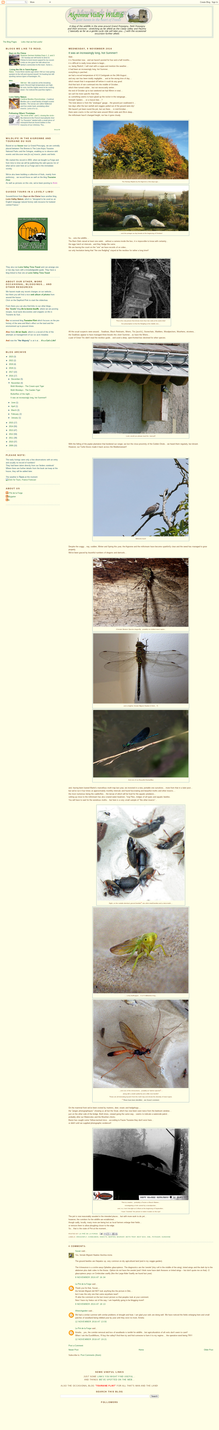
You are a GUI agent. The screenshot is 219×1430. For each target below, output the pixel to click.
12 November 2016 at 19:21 (91, 1339)
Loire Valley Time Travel (29, 267)
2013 (11, 430)
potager (156, 1237)
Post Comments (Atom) (91, 1355)
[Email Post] (101, 1234)
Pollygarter (11, 496)
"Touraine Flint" (105, 1386)
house (20, 146)
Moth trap (131, 1237)
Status (11, 72)
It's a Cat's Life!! (48, 340)
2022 (11, 360)
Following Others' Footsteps (22, 113)
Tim (8, 500)
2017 (11, 372)
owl (149, 1237)
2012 (11, 434)
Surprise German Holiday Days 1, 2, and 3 (37, 55)
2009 (11, 445)
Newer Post (74, 1350)
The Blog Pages (10, 42)
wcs (11, 80)
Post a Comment (76, 1345)
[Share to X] (110, 1233)
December (16, 379)
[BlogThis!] (107, 1233)
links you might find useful (115, 1376)
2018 (11, 368)
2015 (11, 423)
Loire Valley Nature (17, 97)
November (16, 383)
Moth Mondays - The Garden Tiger (25, 390)
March (14, 410)
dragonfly (81, 1237)
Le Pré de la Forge (83, 1284)
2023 (11, 356)
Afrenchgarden (81, 1311)
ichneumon (93, 1237)
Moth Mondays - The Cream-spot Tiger (27, 386)
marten (112, 1237)
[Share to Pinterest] (116, 1233)
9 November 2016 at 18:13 (90, 1304)
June (13, 402)
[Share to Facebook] (113, 1233)
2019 (11, 364)
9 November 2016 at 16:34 (90, 1277)
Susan (78, 1251)
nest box (141, 1237)
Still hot (23, 83)
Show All (57, 129)
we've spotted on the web (115, 1380)
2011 (11, 438)
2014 (11, 426)
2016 (11, 376)
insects (103, 1237)
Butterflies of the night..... (22, 394)
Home (141, 1350)
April (13, 406)
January (15, 418)
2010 (11, 442)
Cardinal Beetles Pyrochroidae (33, 99)
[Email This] (105, 1233)
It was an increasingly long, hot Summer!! (28, 398)
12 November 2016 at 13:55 (91, 1322)
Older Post (208, 1350)
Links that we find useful (31, 42)
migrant (121, 1237)
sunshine (166, 1237)
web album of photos (40, 294)
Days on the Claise (17, 53)
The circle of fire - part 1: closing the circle (37, 116)
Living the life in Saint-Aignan (23, 69)
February (15, 414)
